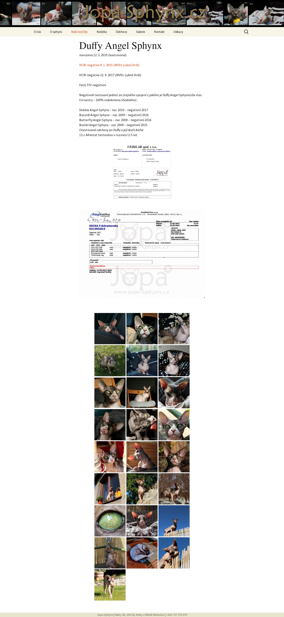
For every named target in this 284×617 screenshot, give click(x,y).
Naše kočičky (79, 32)
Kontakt (159, 32)
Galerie (140, 32)
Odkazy (178, 32)
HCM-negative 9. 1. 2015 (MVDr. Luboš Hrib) (109, 65)
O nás (37, 32)
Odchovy (121, 32)
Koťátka (102, 32)
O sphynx (56, 32)
